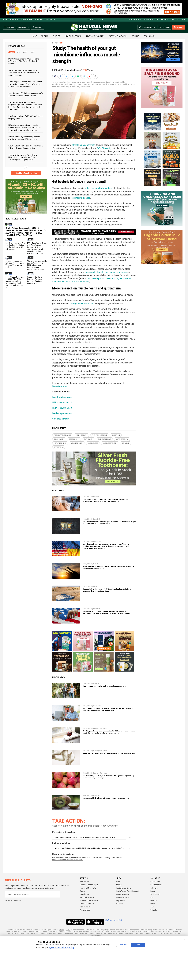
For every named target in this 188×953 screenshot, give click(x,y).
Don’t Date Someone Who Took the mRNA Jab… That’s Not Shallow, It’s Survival (23, 61)
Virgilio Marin (73, 70)
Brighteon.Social (156, 885)
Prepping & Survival (118, 36)
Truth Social (155, 894)
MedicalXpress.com (62, 413)
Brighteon (14, 19)
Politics (44, 36)
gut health (68, 84)
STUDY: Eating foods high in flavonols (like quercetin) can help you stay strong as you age (108, 777)
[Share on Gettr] (90, 76)
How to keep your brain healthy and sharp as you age (104, 686)
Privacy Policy (85, 907)
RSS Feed (119, 904)
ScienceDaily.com (60, 418)
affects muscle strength (83, 145)
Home (5, 19)
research (75, 87)
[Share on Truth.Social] (84, 76)
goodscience (57, 84)
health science (108, 84)
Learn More (123, 945)
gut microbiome (81, 84)
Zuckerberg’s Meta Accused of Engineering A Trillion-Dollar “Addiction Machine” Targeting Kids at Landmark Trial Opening (25, 106)
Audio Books (50, 19)
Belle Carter (97, 541)
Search (182, 19)
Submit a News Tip (87, 904)
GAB (152, 907)
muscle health (121, 84)
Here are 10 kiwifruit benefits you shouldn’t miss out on (106, 798)
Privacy (61, 930)
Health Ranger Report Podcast (127, 891)
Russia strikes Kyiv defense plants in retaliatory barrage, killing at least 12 (24, 137)
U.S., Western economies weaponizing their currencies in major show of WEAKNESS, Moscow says (109, 523)
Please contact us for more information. (67, 860)
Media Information (87, 897)
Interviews (39, 19)
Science (135, 36)
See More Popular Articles (26, 173)
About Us (164, 19)
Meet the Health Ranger (89, 885)
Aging (61, 43)
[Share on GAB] (78, 76)
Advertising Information (89, 901)
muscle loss (93, 443)
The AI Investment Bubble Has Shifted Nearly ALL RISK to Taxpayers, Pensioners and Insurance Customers (37, 265)
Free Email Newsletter (88, 888)
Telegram (154, 888)
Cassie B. (96, 496)
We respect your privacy (13, 900)
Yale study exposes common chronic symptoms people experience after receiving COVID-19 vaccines (105, 500)
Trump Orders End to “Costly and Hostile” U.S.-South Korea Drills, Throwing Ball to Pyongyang (22, 157)
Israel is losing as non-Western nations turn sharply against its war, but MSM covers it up (108, 567)
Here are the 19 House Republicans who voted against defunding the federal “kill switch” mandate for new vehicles (108, 612)
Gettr (152, 897)
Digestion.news (59, 386)
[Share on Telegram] (72, 76)
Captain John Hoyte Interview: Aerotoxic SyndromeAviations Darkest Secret (34, 280)
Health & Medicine (73, 36)
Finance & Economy (95, 36)
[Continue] (57, 894)
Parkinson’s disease (80, 198)
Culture (56, 36)
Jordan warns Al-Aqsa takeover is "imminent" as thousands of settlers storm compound (23, 72)
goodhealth (119, 82)
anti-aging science (97, 82)
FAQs (172, 19)
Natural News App (122, 894)
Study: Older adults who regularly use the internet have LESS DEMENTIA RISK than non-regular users (108, 709)
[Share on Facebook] (61, 76)
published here (97, 933)
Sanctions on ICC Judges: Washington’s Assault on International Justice (25, 94)
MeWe (152, 904)
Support (82, 891)
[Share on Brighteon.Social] (55, 76)
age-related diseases (66, 82)
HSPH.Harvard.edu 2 (62, 408)
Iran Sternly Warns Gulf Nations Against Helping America (25, 117)
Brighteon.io (155, 882)
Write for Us (84, 894)
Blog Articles (121, 901)
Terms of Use (85, 910)
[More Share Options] (96, 76)
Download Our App (151, 19)
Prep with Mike (26, 19)
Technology (149, 36)
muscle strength (64, 87)
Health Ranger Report (16, 219)
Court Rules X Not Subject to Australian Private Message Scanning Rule (25, 147)
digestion (110, 82)
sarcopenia (85, 87)
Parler (152, 891)
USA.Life (153, 910)
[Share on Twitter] (67, 76)
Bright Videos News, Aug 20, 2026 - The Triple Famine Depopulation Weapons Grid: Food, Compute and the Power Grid (15, 282)
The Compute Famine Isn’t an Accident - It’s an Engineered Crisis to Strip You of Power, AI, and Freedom (25, 84)
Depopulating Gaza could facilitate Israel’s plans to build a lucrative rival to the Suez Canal (107, 590)
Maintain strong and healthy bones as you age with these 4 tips (109, 753)
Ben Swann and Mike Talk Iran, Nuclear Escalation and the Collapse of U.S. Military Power (15, 246)
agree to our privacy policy (61, 947)
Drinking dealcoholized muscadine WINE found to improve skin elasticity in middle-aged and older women (109, 732)
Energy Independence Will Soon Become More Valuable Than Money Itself (15, 264)
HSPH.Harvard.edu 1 (62, 402)
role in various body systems (99, 188)
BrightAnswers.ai (134, 19)
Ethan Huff (96, 519)
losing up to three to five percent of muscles (106, 272)
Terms (68, 930)
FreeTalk (153, 901)
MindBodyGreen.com (62, 397)
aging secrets (82, 82)
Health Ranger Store (123, 888)
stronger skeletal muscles (82, 303)
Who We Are (84, 882)
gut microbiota (94, 84)
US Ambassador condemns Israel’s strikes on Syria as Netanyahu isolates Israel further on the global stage (24, 127)
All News (119, 885)
